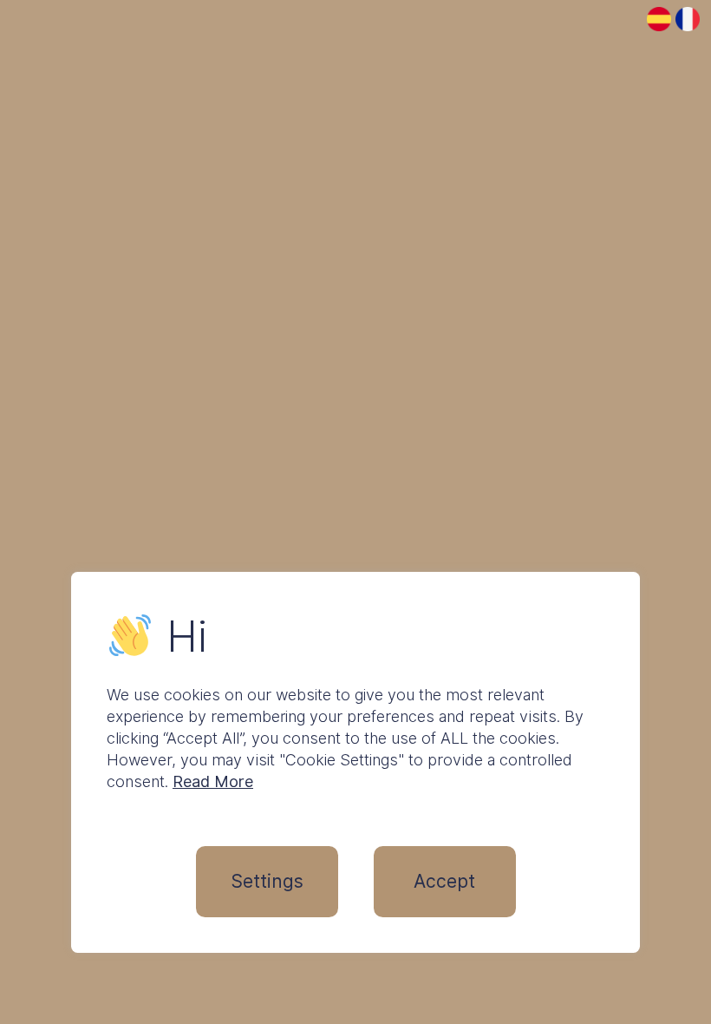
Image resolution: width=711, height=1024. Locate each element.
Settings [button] (267, 881)
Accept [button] (444, 881)
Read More (213, 781)
